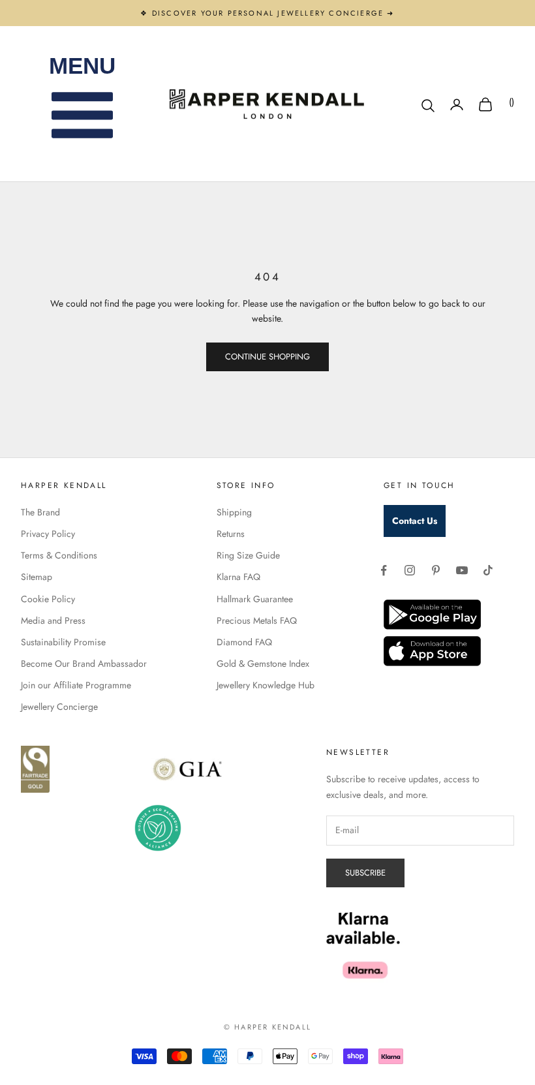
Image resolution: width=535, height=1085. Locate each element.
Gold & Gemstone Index (263, 663)
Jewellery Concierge (59, 706)
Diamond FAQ (244, 642)
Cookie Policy (48, 598)
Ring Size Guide (248, 555)
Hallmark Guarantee (255, 598)
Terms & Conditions (59, 555)
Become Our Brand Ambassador (84, 663)
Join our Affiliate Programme (76, 685)
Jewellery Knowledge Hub (265, 685)
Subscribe (365, 872)
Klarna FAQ (238, 576)
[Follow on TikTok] (488, 570)
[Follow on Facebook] (383, 570)
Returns (231, 533)
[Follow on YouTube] (461, 570)
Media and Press (53, 620)
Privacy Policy (48, 533)
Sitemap (36, 576)
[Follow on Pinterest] (435, 570)
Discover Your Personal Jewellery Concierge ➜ (273, 13)
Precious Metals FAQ (257, 620)
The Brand (40, 512)
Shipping (234, 512)
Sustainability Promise (63, 642)
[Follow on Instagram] (409, 570)
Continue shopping (267, 356)
